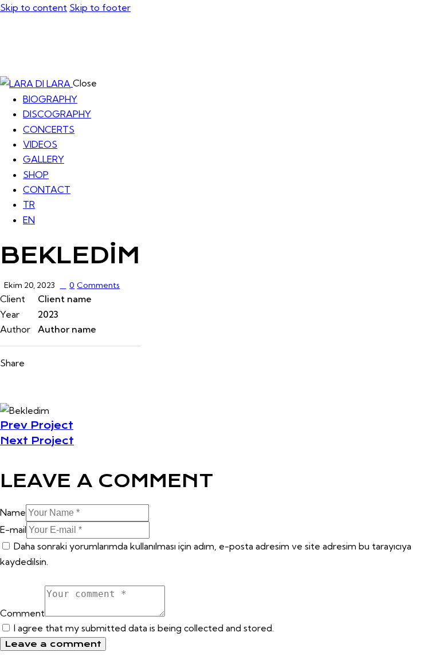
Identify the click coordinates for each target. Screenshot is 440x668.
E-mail (13, 529)
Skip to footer (100, 7)
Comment (22, 613)
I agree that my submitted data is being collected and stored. (144, 628)
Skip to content (33, 7)
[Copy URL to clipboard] (99, 362)
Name (13, 512)
